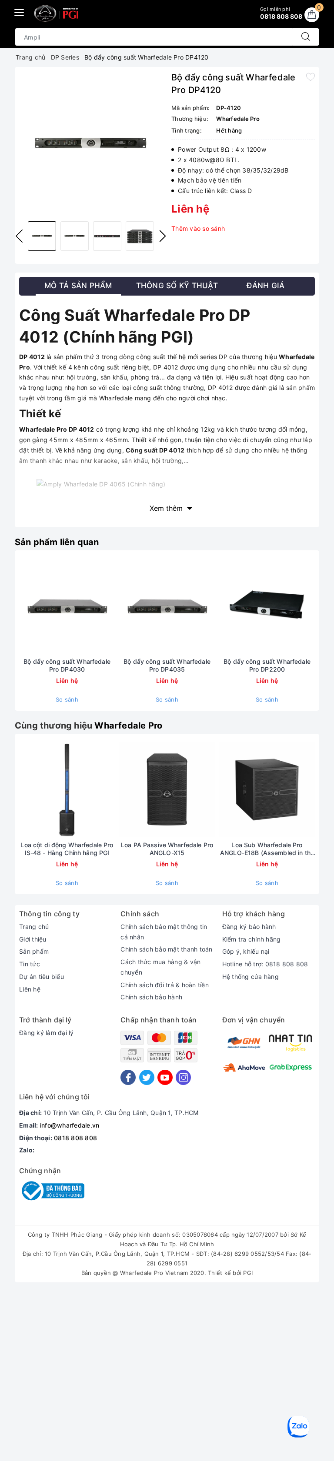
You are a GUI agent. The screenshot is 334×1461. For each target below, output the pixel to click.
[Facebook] (128, 1077)
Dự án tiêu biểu (41, 976)
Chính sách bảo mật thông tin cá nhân (163, 932)
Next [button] (162, 236)
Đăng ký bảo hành (249, 926)
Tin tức (29, 964)
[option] (91, 143)
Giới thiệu (33, 939)
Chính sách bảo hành (151, 997)
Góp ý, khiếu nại (246, 951)
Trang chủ (34, 926)
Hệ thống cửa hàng (250, 976)
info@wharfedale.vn (70, 1125)
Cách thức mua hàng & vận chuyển (160, 967)
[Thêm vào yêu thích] (310, 76)
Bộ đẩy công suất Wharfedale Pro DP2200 (267, 665)
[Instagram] (183, 1077)
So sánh (67, 699)
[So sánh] (108, 606)
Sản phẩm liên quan (57, 542)
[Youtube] (165, 1077)
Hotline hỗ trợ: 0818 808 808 (265, 964)
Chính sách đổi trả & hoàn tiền (164, 984)
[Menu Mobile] (19, 12)
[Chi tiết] (26, 606)
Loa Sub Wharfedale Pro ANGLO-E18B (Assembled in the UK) (267, 849)
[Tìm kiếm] (305, 37)
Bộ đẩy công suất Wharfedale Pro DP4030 (66, 665)
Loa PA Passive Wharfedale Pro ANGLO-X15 (167, 848)
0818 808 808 (75, 1138)
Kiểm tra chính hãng (251, 939)
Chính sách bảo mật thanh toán (166, 949)
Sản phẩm (34, 951)
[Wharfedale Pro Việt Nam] (57, 13)
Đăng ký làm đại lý (46, 1032)
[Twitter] (146, 1077)
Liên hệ (29, 989)
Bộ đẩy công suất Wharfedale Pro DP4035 (167, 665)
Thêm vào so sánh (198, 228)
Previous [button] (19, 236)
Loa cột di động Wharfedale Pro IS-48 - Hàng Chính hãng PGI (66, 848)
